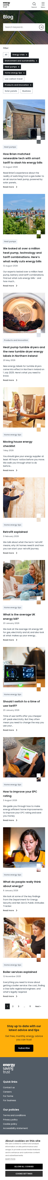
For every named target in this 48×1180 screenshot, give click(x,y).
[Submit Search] (41, 27)
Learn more (10, 1159)
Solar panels (11, 91)
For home (8, 1096)
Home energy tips (13, 72)
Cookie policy (10, 1123)
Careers (7, 1091)
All (6, 54)
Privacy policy (10, 1119)
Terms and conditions (14, 1115)
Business (26, 91)
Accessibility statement (15, 1128)
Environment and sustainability (20, 60)
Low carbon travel (14, 79)
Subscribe (24, 1048)
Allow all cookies (24, 1166)
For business (9, 1100)
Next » (38, 1006)
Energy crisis (19, 54)
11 (30, 1006)
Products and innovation (17, 85)
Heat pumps (11, 66)
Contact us (9, 1087)
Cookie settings (24, 1173)
